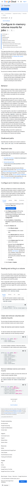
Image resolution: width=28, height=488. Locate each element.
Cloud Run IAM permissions (9, 171)
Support (3, 438)
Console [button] (4, 200)
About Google (4, 476)
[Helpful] (9, 18)
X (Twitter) (3, 467)
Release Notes (4, 440)
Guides (4, 15)
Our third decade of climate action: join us (11, 478)
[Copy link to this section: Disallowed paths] (15, 138)
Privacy (9, 476)
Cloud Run (7, 5)
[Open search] (18, 1)
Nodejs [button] (4, 294)
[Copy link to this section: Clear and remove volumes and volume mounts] (14, 318)
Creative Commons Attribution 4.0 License (13, 410)
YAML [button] (15, 200)
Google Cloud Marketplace (6, 427)
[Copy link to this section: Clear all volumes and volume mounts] (2, 329)
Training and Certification (6, 456)
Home (2, 13)
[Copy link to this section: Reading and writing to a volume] (2, 271)
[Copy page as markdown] (12, 30)
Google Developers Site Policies (10, 413)
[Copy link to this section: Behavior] (9, 86)
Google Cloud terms (22, 476)
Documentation (8, 13)
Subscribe (23, 481)
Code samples (4, 452)
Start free (5, 9)
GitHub (2, 448)
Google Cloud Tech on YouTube (7, 471)
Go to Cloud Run (10, 208)
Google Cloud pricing (5, 425)
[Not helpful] (11, 18)
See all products (4, 423)
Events (2, 464)
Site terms (15, 476)
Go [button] (14, 294)
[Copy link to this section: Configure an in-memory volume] (2, 185)
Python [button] (9, 294)
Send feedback (6, 20)
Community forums (5, 435)
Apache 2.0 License (17, 411)
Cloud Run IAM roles (21, 169)
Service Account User (9, 162)
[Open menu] (2, 1)
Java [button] (19, 294)
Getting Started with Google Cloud (8, 450)
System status (4, 442)
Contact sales (4, 430)
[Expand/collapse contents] (8, 34)
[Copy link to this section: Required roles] (13, 149)
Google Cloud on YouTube (6, 469)
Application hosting (17, 13)
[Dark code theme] (25, 305)
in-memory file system (17, 56)
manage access (19, 177)
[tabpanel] (14, 233)
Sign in (24, 1)
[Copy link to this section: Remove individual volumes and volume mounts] (7, 371)
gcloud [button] (10, 200)
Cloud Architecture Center (6, 454)
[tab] (4, 200)
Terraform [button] (21, 200)
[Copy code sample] (25, 337)
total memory (15, 251)
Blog (2, 462)
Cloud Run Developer (9, 158)
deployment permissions (7, 177)
